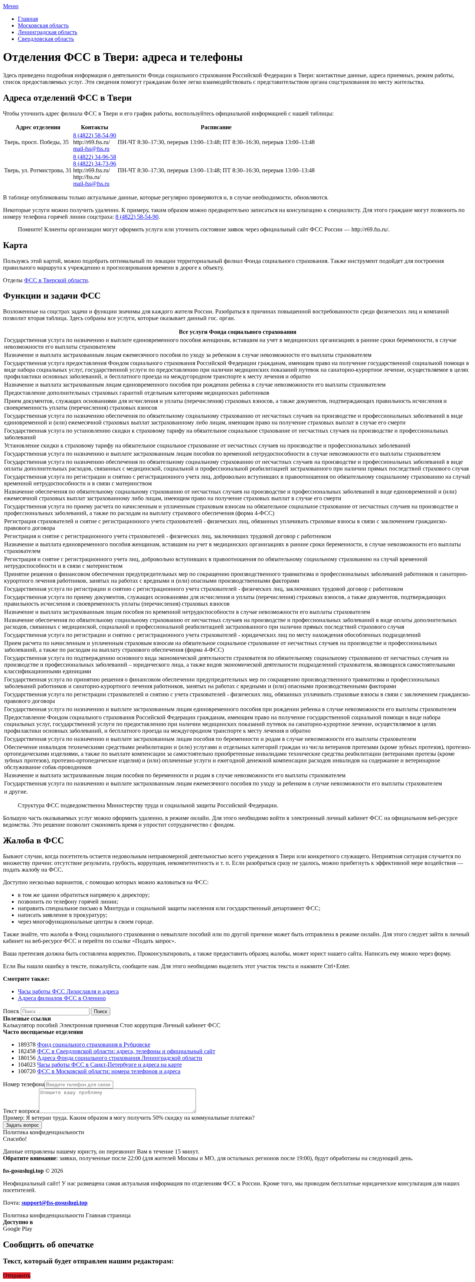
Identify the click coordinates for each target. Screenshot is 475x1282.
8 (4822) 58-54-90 (94, 135)
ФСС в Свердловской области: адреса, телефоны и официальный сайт (126, 1051)
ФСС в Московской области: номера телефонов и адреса (108, 1071)
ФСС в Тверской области (56, 280)
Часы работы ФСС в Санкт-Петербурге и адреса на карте (109, 1064)
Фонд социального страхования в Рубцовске (93, 1044)
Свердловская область (46, 39)
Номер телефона (24, 1084)
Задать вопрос (22, 1125)
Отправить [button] (16, 1275)
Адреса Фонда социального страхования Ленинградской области (119, 1058)
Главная (28, 19)
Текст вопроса (21, 1111)
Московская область (43, 25)
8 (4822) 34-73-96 (94, 163)
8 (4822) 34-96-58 (94, 157)
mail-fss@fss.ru (91, 149)
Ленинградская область (47, 32)
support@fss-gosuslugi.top (55, 1203)
